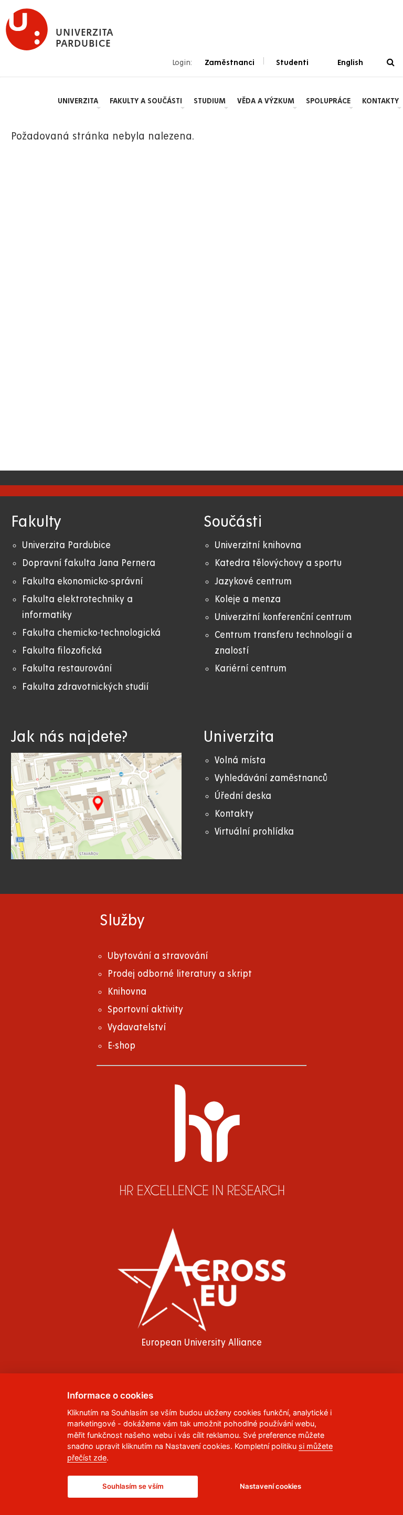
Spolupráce (328, 101)
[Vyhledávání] (391, 63)
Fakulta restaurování (67, 669)
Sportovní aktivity (145, 1010)
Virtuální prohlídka (254, 832)
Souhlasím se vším (133, 1486)
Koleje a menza (248, 599)
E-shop (121, 1046)
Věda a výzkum (265, 101)
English (350, 62)
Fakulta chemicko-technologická (91, 633)
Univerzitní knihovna (258, 545)
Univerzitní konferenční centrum (283, 617)
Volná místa (240, 760)
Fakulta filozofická (62, 651)
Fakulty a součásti (146, 101)
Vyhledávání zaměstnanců (271, 778)
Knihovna (127, 992)
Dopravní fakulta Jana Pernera (88, 563)
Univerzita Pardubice (66, 545)
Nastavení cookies (270, 1486)
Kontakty (380, 101)
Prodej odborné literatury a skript (180, 974)
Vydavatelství (137, 1027)
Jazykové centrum (253, 581)
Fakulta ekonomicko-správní (82, 581)
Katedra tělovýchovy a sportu (278, 563)
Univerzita (78, 101)
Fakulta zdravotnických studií (85, 687)
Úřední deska (243, 796)
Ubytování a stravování (158, 956)
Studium (210, 101)
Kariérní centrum (251, 669)
